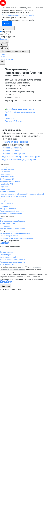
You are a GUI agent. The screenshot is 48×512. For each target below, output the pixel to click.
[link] (4, 48)
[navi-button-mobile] (2, 62)
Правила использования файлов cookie (18, 20)
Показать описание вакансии (15, 141)
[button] (2, 54)
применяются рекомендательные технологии (20, 268)
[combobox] (5, 286)
